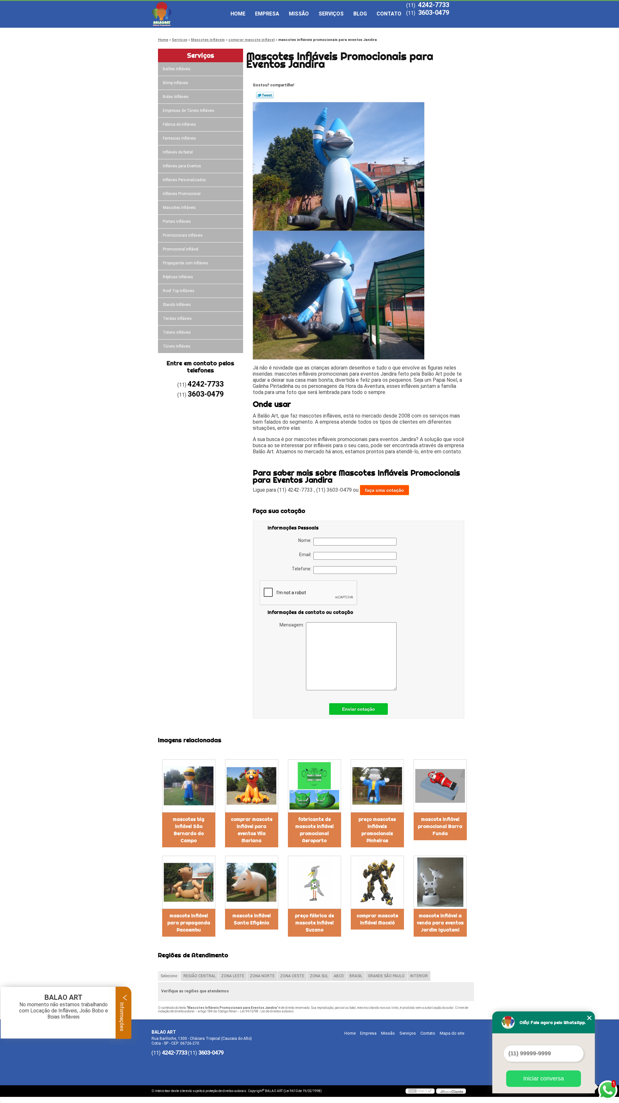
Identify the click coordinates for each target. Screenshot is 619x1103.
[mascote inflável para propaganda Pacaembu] (188, 882)
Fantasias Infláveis (179, 138)
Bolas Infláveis (176, 96)
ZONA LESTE (232, 976)
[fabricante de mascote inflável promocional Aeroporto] (314, 785)
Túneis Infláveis (177, 346)
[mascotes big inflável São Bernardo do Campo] (188, 785)
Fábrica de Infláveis (179, 124)
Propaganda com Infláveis (185, 263)
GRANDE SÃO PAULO (386, 976)
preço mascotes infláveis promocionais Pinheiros (377, 829)
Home (238, 14)
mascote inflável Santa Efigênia (251, 919)
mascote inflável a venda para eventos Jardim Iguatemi (440, 923)
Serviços (331, 14)
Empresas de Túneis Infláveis (188, 110)
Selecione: (169, 976)
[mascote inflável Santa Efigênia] (251, 882)
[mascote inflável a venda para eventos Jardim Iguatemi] (440, 882)
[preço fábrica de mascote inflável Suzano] (314, 882)
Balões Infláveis (177, 69)
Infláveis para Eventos (182, 166)
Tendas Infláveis (177, 318)
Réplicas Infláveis (178, 277)
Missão (299, 14)
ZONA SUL (319, 976)
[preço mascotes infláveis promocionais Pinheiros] (377, 785)
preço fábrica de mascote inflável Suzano (314, 923)
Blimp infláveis (175, 83)
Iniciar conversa (543, 1078)
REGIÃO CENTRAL (199, 976)
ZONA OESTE (292, 976)
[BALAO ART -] (189, 14)
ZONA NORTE (262, 976)
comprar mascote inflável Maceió (377, 919)
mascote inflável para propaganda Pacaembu (188, 923)
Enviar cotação (358, 709)
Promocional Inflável (180, 249)
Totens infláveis (177, 332)
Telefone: (302, 568)
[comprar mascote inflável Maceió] (377, 882)
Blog (360, 14)
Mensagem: (293, 624)
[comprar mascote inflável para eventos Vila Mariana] (251, 785)
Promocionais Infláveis (183, 235)
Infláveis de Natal (178, 152)
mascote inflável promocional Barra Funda (440, 826)
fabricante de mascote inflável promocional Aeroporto (314, 829)
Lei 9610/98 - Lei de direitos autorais (267, 1011)
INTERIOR (419, 976)
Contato (389, 14)
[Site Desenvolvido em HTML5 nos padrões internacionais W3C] (420, 1091)
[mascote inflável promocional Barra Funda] (440, 785)
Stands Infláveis (177, 304)
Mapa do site (452, 1033)
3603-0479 (433, 12)
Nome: (305, 540)
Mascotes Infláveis (179, 207)
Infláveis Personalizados (184, 180)
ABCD (339, 976)
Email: (306, 554)
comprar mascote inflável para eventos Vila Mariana (251, 829)
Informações (122, 1016)
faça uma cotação (384, 490)
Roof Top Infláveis (178, 291)
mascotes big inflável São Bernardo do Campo (188, 829)
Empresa (267, 14)
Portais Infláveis (177, 221)
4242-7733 (433, 5)
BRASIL (355, 976)
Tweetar (265, 95)
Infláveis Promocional (182, 194)
